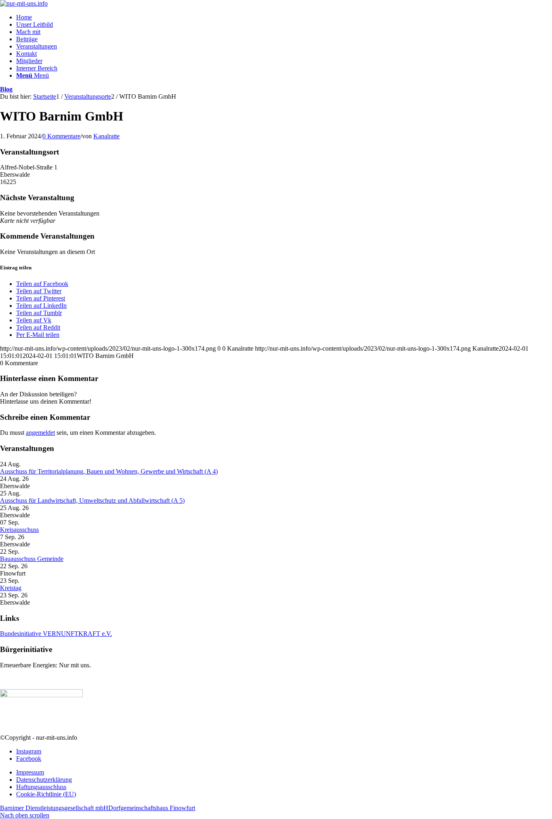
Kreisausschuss (19, 529)
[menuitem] (284, 17)
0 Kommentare (61, 136)
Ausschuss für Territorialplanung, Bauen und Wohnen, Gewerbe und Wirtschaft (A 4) (109, 471)
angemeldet (40, 432)
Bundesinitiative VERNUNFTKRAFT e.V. (56, 633)
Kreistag (10, 587)
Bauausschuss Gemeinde (31, 558)
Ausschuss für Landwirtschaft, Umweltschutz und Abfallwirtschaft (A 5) (92, 500)
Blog (6, 89)
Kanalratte (106, 136)
